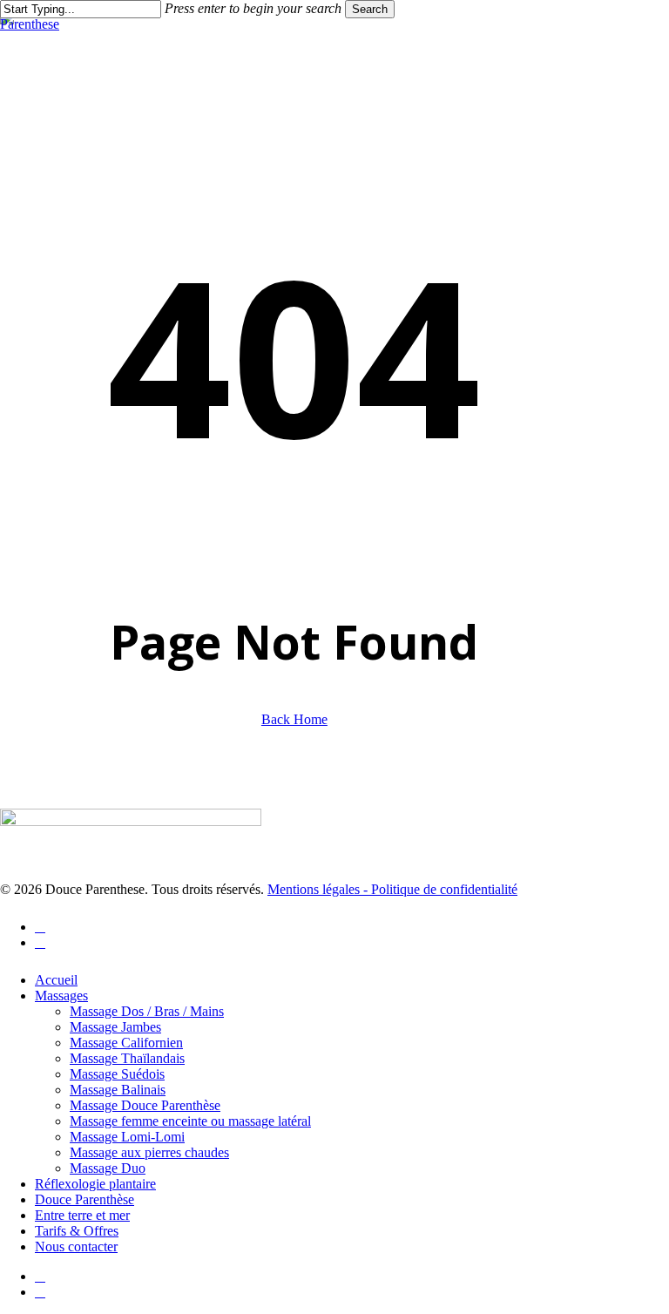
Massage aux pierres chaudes (149, 1152)
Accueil (56, 979)
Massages (61, 995)
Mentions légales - (319, 889)
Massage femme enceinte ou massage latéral (190, 1121)
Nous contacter (76, 1246)
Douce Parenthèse (84, 1199)
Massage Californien (126, 1042)
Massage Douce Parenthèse (145, 1105)
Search (370, 9)
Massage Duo (107, 1168)
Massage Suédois (117, 1074)
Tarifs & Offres (76, 1230)
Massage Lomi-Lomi (127, 1136)
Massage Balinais (118, 1089)
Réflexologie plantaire (95, 1183)
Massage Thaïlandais (127, 1058)
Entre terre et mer (82, 1215)
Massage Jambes (115, 1026)
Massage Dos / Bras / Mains (147, 1011)
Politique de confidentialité (444, 889)
